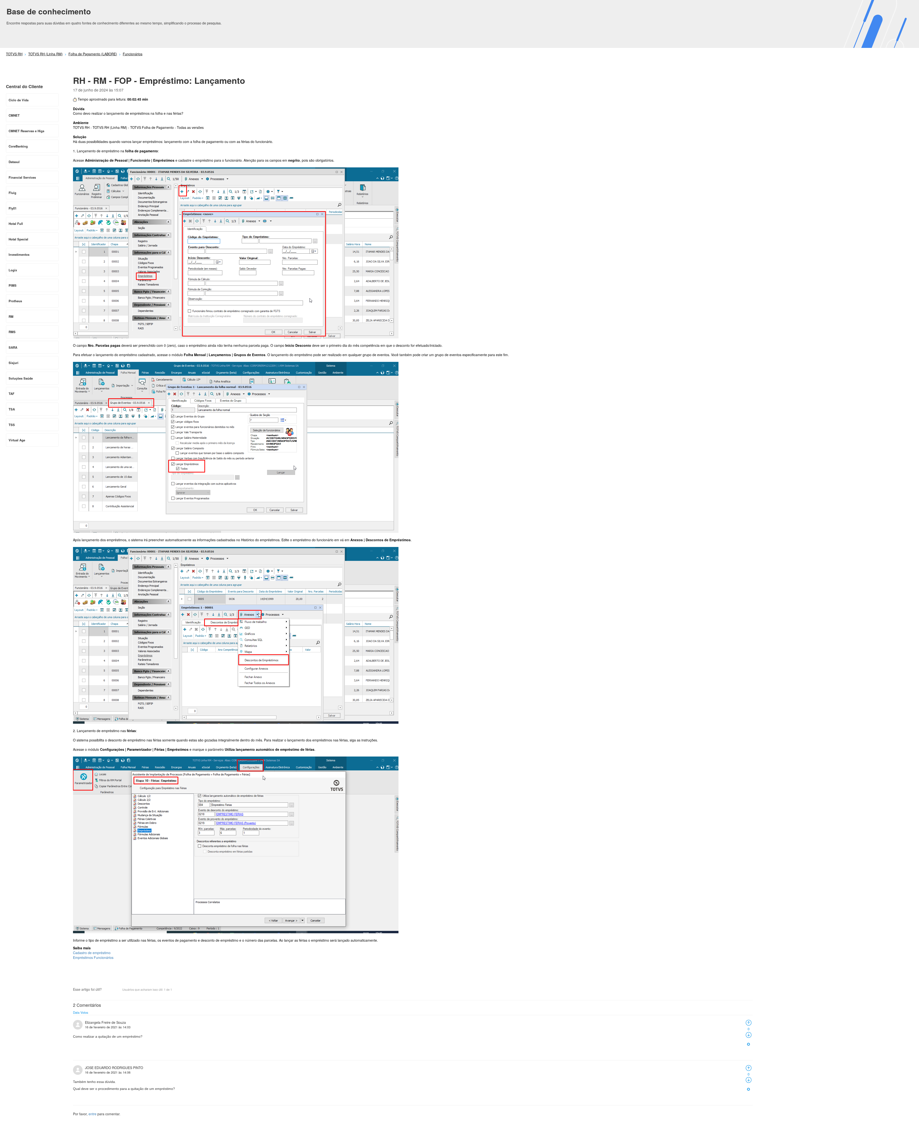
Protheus (15, 301)
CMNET (14, 115)
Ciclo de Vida (18, 100)
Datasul (14, 161)
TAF (11, 393)
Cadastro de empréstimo (92, 952)
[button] (108, 989)
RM (11, 316)
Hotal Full (16, 223)
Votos (84, 1012)
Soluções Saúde (21, 378)
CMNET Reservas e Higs (26, 131)
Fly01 (13, 208)
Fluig (12, 192)
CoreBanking (18, 146)
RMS (12, 332)
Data (76, 1012)
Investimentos (19, 254)
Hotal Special (18, 239)
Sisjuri (13, 362)
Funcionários (132, 53)
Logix (13, 270)
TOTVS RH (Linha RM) (45, 53)
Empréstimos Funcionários (93, 957)
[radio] (748, 1022)
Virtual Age (17, 440)
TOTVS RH (14, 53)
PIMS (13, 285)
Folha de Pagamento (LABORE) (92, 53)
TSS (12, 424)
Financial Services (22, 177)
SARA (13, 347)
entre (92, 1113)
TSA (12, 409)
